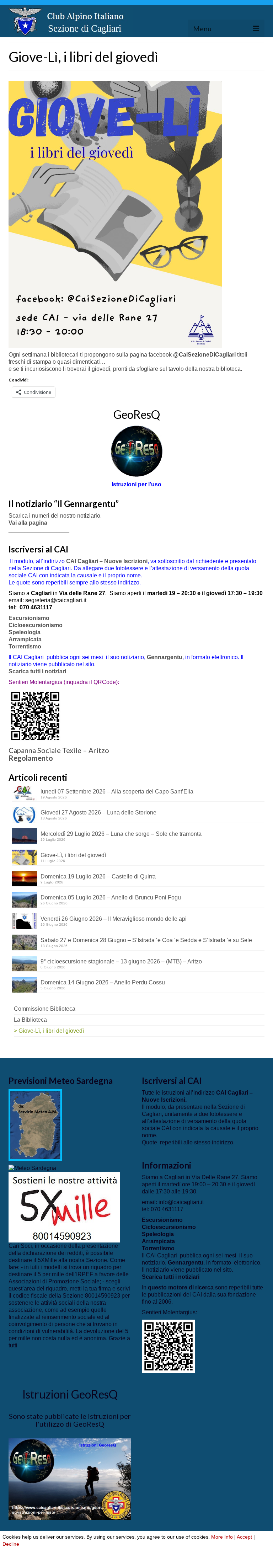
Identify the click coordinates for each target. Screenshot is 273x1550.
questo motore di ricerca (181, 1287)
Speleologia (25, 632)
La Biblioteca (30, 1020)
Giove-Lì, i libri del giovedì (73, 855)
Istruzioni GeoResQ (70, 1394)
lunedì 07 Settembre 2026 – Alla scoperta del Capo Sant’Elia (117, 792)
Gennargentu (164, 657)
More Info (222, 1537)
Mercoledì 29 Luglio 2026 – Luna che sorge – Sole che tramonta (121, 834)
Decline (10, 1544)
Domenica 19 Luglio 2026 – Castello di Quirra (98, 876)
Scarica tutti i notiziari (38, 671)
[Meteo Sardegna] (32, 1168)
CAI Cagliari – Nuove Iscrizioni (107, 561)
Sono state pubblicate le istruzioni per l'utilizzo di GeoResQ (70, 1420)
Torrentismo (25, 646)
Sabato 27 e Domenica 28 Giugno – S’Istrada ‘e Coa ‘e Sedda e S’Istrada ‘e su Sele (146, 940)
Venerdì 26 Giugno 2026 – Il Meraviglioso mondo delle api (114, 919)
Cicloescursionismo (36, 625)
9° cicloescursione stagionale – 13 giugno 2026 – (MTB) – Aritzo (121, 961)
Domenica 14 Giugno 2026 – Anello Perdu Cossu (103, 982)
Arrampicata (25, 639)
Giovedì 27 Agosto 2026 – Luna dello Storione (98, 812)
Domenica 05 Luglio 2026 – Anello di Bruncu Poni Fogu (111, 897)
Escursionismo (29, 618)
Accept (244, 1537)
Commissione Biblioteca (44, 1009)
